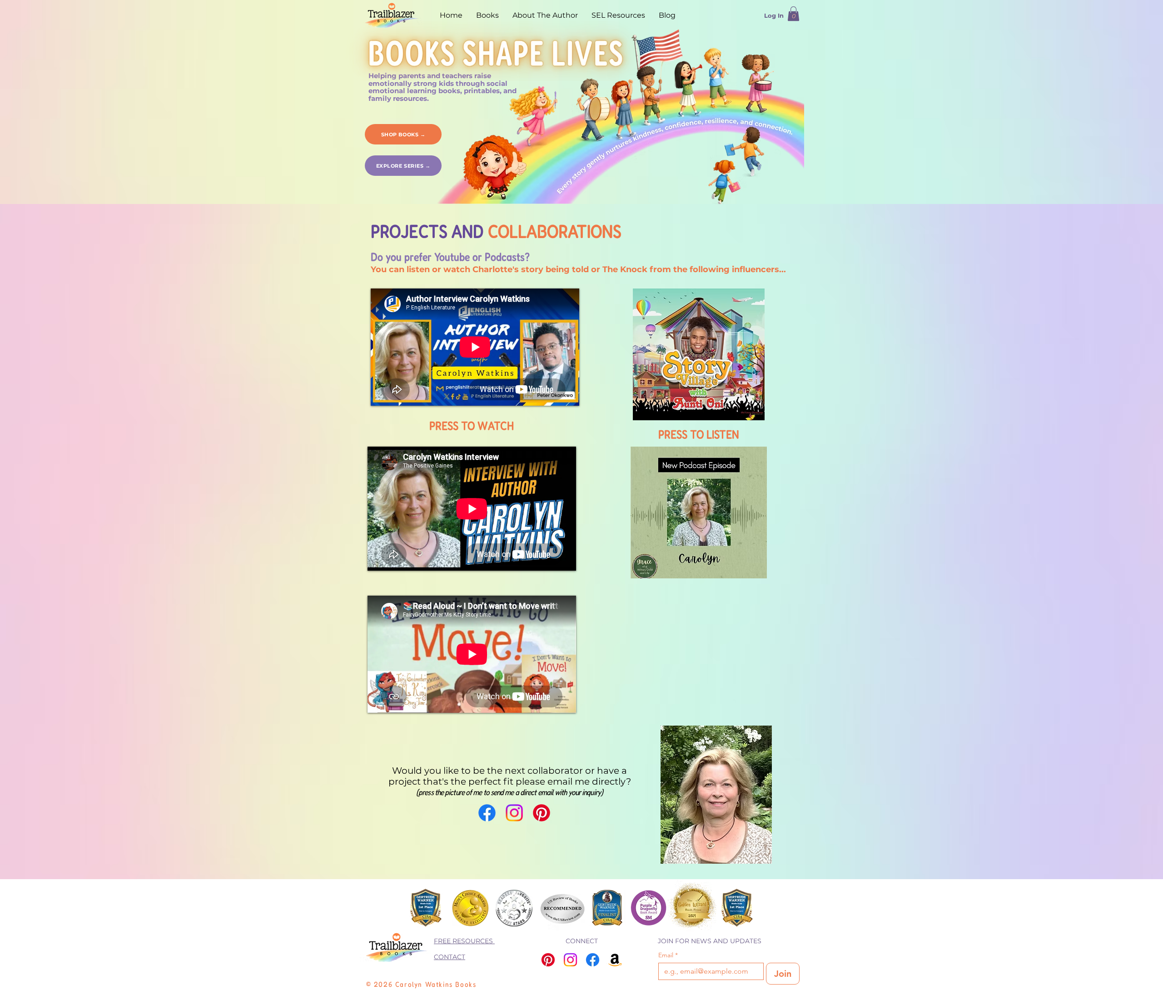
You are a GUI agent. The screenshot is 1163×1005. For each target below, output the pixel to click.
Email (668, 955)
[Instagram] (514, 812)
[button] (793, 13)
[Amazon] (615, 960)
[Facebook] (487, 812)
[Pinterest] (541, 812)
